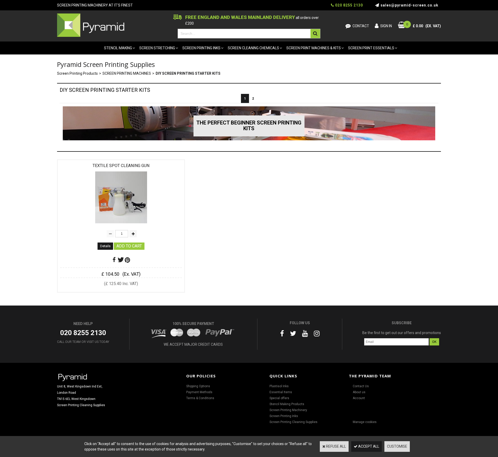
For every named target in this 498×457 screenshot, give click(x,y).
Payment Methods (199, 392)
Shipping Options (198, 386)
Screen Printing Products (77, 73)
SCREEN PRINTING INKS (201, 48)
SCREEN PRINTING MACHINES (126, 73)
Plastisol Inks (279, 386)
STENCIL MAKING (118, 48)
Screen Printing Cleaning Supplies (293, 422)
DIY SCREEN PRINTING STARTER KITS (188, 73)
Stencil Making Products (286, 404)
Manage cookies (365, 422)
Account (359, 398)
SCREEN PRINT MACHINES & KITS (313, 48)
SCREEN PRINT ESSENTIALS (371, 48)
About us (359, 392)
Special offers (279, 398)
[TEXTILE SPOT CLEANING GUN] (121, 225)
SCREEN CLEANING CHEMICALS (253, 48)
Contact (360, 26)
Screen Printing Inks (283, 416)
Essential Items (280, 392)
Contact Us (361, 386)
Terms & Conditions (200, 398)
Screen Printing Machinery (288, 410)
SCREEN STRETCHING (157, 48)
